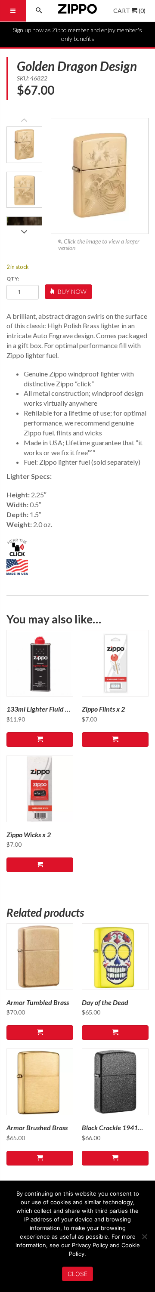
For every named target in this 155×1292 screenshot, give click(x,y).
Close (77, 1273)
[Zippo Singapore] (77, 11)
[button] (24, 229)
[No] (144, 1236)
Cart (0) (129, 10)
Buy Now (71, 291)
